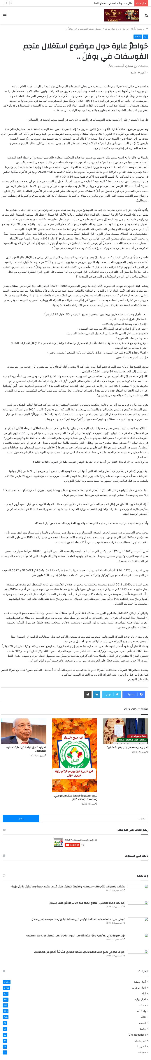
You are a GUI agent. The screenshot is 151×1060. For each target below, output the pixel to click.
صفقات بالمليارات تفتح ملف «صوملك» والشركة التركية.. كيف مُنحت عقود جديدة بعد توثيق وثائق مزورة (68, 886)
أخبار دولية (140, 999)
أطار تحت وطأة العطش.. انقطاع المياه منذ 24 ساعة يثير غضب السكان (96, 3)
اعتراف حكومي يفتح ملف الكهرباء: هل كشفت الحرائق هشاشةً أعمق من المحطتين (79, 952)
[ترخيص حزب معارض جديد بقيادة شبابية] (125, 731)
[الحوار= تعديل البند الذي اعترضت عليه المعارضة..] (23, 731)
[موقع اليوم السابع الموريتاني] (121, 15)
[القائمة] (4, 17)
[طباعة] (88, 694)
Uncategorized (137, 1034)
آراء (133, 28)
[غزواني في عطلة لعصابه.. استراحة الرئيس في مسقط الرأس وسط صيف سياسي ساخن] (138, 924)
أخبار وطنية (140, 981)
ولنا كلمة (141, 1011)
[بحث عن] (146, 17)
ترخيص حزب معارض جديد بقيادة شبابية (127, 747)
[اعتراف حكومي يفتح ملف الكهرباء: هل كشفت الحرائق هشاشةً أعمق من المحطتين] (138, 957)
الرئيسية (141, 28)
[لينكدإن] (96, 694)
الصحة (142, 1022)
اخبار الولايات (139, 987)
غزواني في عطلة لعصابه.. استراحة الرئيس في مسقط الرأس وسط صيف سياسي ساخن (78, 919)
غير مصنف (140, 1040)
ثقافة (143, 1017)
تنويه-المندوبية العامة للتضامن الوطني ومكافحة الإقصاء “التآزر (75, 797)
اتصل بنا (141, 1046)
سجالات (142, 1052)
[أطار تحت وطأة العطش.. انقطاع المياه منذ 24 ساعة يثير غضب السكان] (138, 908)
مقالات (138, 36)
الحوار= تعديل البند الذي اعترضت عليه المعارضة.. (26, 749)
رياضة (143, 1028)
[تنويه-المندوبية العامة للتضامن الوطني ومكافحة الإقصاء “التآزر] (74, 755)
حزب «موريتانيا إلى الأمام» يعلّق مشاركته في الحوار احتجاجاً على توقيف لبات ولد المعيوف (75, 935)
